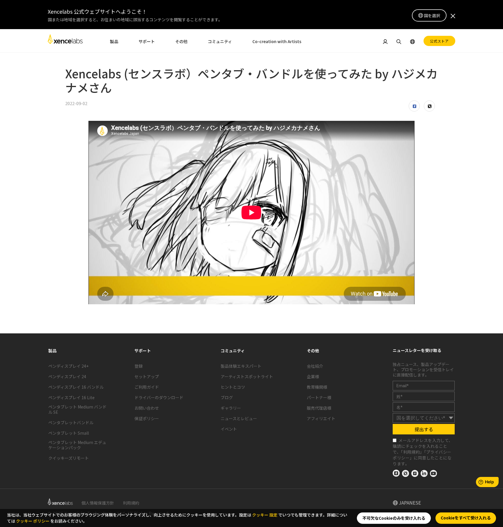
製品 (114, 41)
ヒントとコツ (233, 387)
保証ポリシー (146, 418)
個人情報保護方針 (98, 503)
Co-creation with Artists (276, 41)
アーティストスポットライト (247, 376)
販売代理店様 (319, 408)
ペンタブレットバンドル (70, 422)
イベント (229, 428)
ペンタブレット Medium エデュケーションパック (77, 445)
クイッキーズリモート (68, 458)
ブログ (227, 397)
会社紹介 (315, 366)
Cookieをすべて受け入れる (466, 518)
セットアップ (146, 376)
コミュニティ (220, 41)
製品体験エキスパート (241, 366)
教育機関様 (317, 387)
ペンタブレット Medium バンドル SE (77, 409)
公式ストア (439, 40)
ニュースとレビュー (239, 418)
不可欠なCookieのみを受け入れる (393, 518)
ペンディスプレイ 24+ (68, 366)
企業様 (313, 376)
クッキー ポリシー (32, 521)
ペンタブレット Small (68, 433)
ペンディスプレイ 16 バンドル (76, 387)
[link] (65, 40)
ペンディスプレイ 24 (67, 376)
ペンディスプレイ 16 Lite (71, 397)
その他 (181, 41)
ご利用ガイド (146, 387)
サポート (147, 41)
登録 (138, 366)
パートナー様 (319, 397)
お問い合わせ (146, 408)
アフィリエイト (321, 418)
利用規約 (411, 452)
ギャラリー (231, 408)
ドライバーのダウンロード (158, 397)
